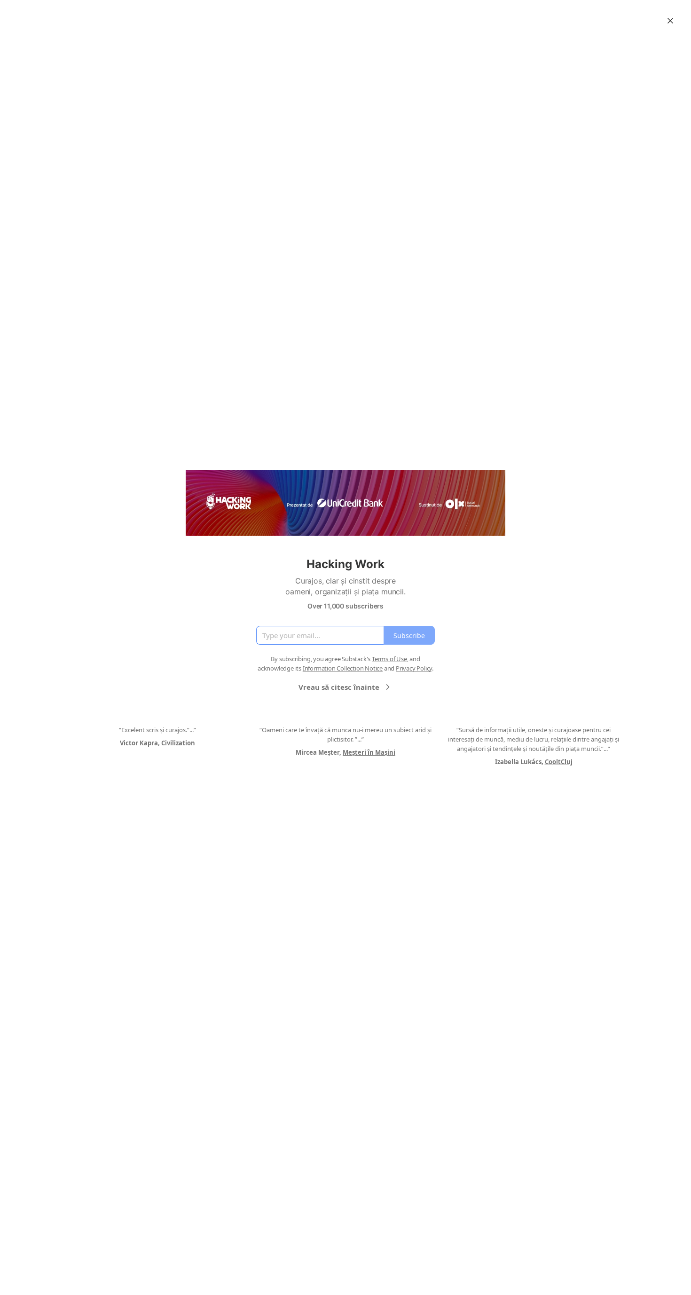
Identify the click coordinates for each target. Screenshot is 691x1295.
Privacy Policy (414, 668)
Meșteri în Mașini (369, 752)
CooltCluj (559, 762)
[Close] (670, 20)
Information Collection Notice (343, 668)
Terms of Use (389, 659)
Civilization (178, 743)
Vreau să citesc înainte (338, 687)
